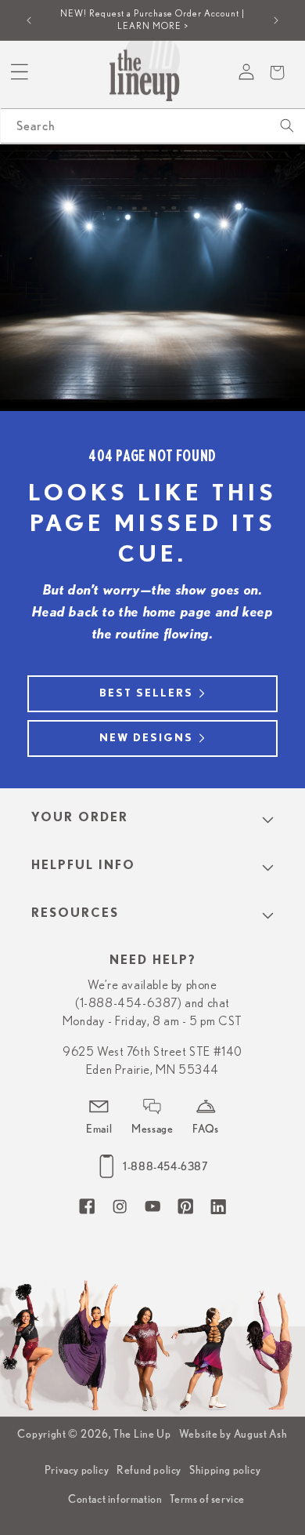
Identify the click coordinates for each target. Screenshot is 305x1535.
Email (99, 1128)
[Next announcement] (276, 20)
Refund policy (149, 1470)
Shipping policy (224, 1470)
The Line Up (142, 1434)
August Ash (261, 1434)
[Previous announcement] (29, 20)
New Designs (146, 738)
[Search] (287, 125)
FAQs (205, 1128)
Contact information (115, 1499)
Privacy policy (77, 1470)
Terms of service (207, 1499)
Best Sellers (146, 693)
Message (152, 1128)
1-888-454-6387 (165, 1166)
